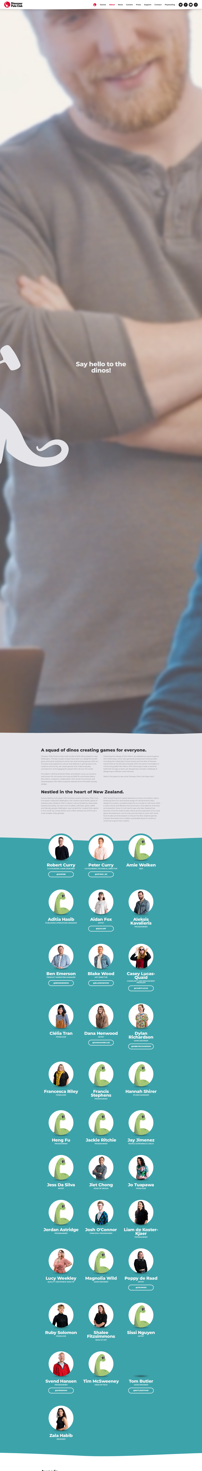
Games (103, 5)
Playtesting (170, 5)
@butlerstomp (141, 1390)
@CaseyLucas (141, 988)
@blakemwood (101, 983)
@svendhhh (61, 1390)
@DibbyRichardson (141, 1046)
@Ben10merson (61, 983)
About (112, 5)
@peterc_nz (101, 874)
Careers (129, 5)
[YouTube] (191, 5)
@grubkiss (141, 1288)
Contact (158, 5)
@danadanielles (101, 1043)
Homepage (94, 4)
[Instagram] (196, 5)
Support (147, 5)
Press (138, 5)
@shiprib (61, 874)
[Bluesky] (181, 5)
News (120, 5)
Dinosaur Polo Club (14, 5)
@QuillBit (101, 929)
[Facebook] (186, 5)
